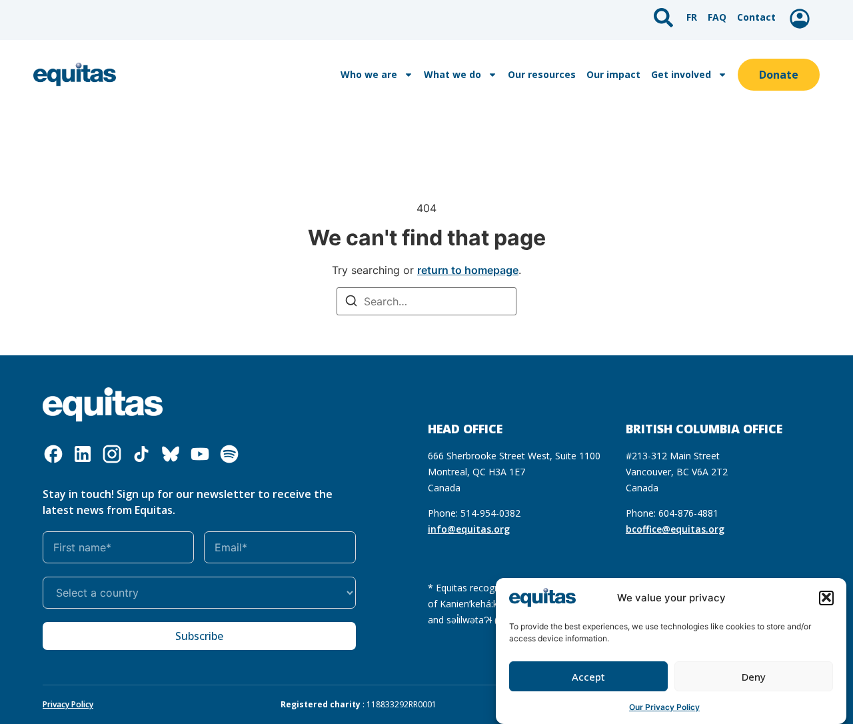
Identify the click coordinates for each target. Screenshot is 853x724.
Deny (754, 676)
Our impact (613, 74)
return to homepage (467, 270)
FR (691, 17)
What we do (452, 74)
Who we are (369, 74)
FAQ (717, 17)
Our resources (542, 74)
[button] (826, 597)
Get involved (681, 74)
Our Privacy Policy (664, 707)
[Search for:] (426, 301)
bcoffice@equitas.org (675, 529)
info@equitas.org (469, 529)
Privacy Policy (68, 704)
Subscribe (199, 636)
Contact (756, 17)
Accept (588, 676)
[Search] (351, 302)
